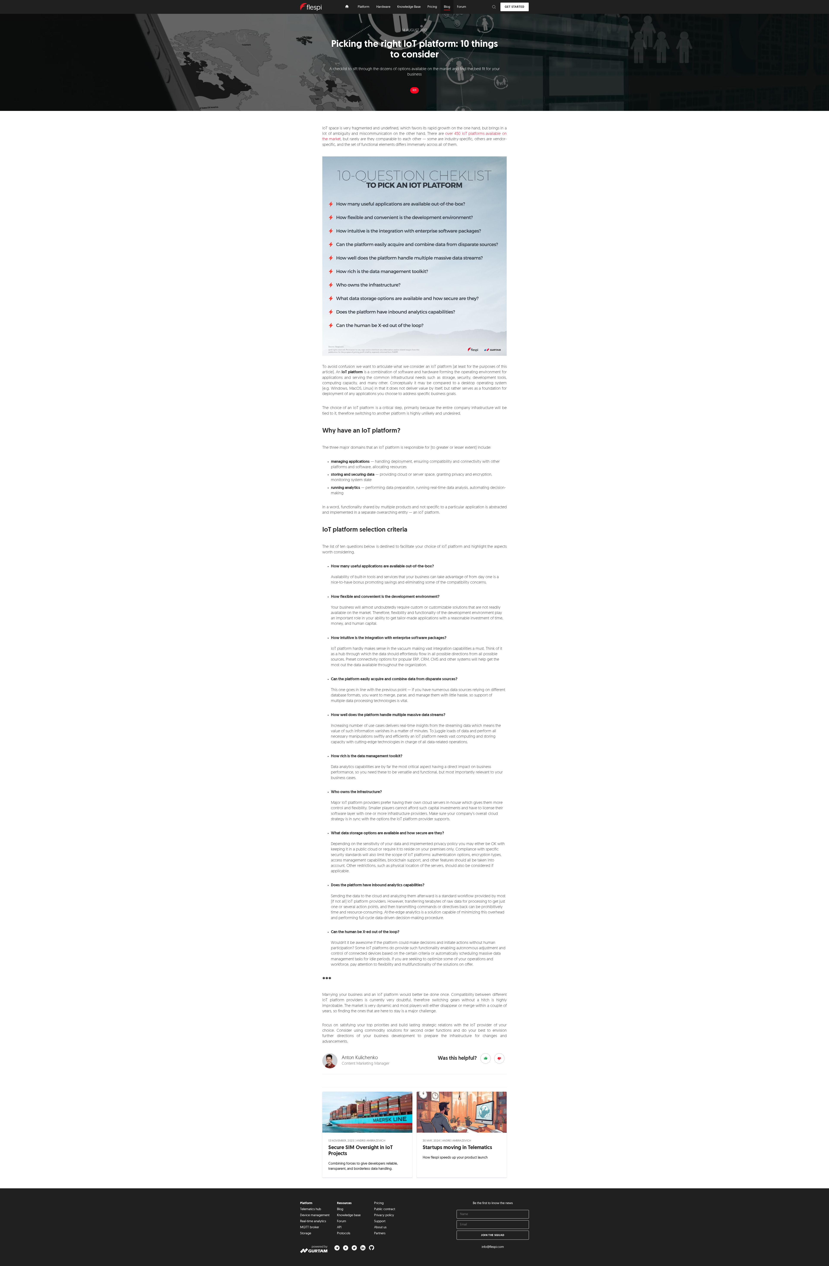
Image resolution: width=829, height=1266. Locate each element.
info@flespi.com (493, 1247)
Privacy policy (384, 1215)
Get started (514, 7)
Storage (305, 1233)
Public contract (384, 1209)
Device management (314, 1215)
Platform (306, 1203)
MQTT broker (309, 1227)
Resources (344, 1203)
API (339, 1227)
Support (379, 1221)
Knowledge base (349, 1215)
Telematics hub (310, 1209)
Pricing (379, 1203)
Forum (341, 1221)
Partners (379, 1233)
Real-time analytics (313, 1221)
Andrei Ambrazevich (370, 1140)
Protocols (343, 1233)
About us (380, 1227)
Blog (340, 1209)
